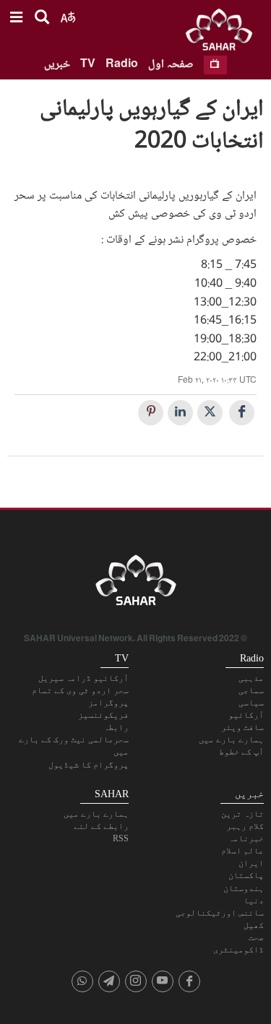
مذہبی (251, 678)
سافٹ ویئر (242, 727)
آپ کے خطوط (241, 752)
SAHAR (224, 32)
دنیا (254, 900)
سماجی (251, 690)
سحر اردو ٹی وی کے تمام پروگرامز (80, 696)
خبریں (57, 64)
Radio (122, 64)
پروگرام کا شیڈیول (88, 765)
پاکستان (246, 875)
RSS (121, 838)
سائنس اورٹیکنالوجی (220, 913)
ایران (251, 863)
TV (87, 64)
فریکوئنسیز (103, 715)
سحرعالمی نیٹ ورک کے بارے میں (74, 745)
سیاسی (251, 703)
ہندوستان (243, 888)
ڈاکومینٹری (238, 950)
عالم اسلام (242, 851)
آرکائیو (246, 715)
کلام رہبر (245, 826)
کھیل (254, 925)
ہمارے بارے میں (231, 739)
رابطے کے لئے (101, 826)
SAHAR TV (136, 584)
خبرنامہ (246, 838)
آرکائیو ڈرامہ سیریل (83, 678)
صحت (256, 937)
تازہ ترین (242, 814)
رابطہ (116, 727)
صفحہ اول (171, 64)
